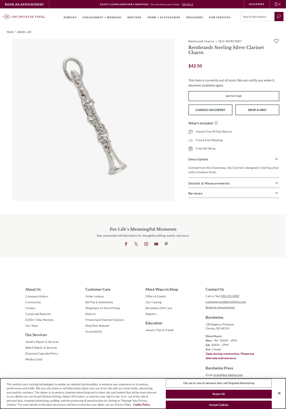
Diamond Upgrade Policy (41, 353)
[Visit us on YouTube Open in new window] (156, 244)
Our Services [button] (220, 17)
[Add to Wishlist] (276, 41)
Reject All (219, 394)
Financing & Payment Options (104, 319)
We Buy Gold (33, 359)
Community (33, 302)
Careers (30, 308)
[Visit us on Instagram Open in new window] (146, 244)
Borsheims (214, 317)
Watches (134, 17)
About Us (33, 289)
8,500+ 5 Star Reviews (39, 319)
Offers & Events (156, 296)
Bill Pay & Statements (99, 302)
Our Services (36, 334)
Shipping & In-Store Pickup (102, 308)
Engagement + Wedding (102, 17)
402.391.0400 (230, 296)
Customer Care (98, 289)
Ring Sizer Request (97, 325)
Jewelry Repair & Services (42, 341)
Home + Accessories (164, 17)
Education (154, 323)
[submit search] (278, 16)
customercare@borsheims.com (226, 301)
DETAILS (187, 4)
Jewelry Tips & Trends (160, 330)
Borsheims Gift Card (159, 308)
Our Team (31, 325)
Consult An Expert (210, 110)
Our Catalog (153, 302)
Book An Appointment (24, 4)
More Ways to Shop (162, 289)
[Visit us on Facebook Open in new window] (126, 244)
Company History (36, 296)
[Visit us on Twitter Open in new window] (136, 244)
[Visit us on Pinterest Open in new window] (166, 244)
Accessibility (93, 331)
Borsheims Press (219, 368)
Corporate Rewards (38, 314)
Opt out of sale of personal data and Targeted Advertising (218, 383)
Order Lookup (94, 296)
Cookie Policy (141, 404)
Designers (194, 17)
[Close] (279, 393)
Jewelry (70, 17)
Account (256, 4)
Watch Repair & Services (41, 347)
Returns (90, 314)
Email (224, 375)
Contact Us (215, 289)
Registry (151, 314)
